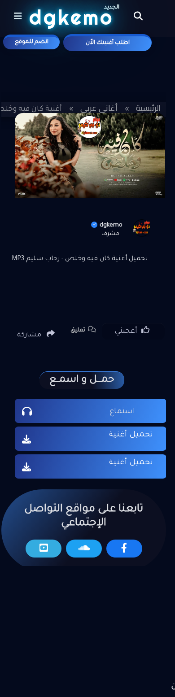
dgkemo (111, 225)
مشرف (110, 234)
